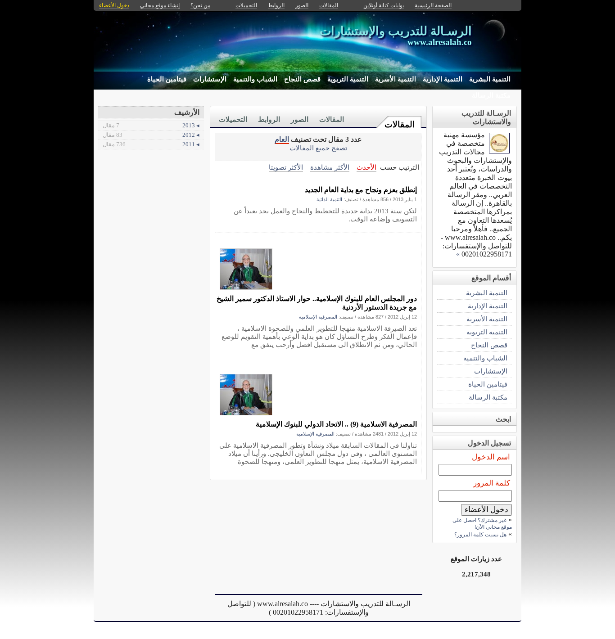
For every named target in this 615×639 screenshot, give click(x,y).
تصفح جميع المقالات (318, 148)
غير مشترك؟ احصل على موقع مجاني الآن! (482, 523)
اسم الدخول (491, 457)
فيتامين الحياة (166, 79)
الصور (299, 119)
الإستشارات (209, 79)
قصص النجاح (302, 79)
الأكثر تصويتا (286, 167)
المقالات (399, 124)
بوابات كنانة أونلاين (383, 5)
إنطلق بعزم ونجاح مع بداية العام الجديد (361, 190)
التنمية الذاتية (329, 199)
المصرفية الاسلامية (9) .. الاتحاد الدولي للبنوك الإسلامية (336, 424)
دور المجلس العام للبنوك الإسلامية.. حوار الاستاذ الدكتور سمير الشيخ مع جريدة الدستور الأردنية (317, 303)
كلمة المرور (491, 483)
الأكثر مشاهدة (329, 167)
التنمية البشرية (490, 79)
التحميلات (233, 119)
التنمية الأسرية (395, 79)
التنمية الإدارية (442, 79)
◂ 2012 (151, 134)
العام (282, 139)
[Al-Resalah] (499, 151)
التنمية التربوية (347, 79)
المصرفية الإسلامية (318, 317)
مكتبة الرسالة (491, 95)
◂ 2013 (151, 125)
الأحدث (366, 167)
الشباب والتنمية (255, 79)
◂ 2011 (151, 144)
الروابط (269, 119)
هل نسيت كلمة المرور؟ (480, 534)
